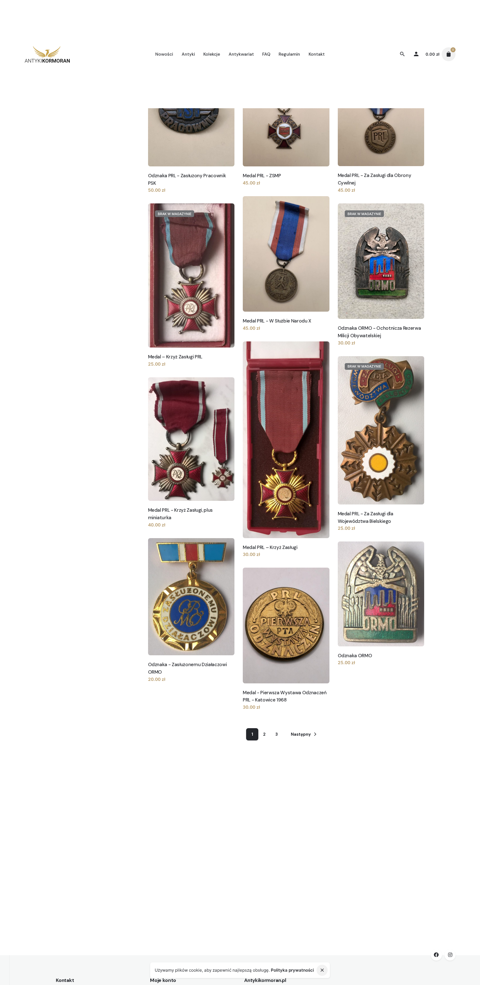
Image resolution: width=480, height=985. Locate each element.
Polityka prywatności (292, 970)
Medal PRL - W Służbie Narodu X (277, 321)
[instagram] (450, 955)
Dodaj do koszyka (166, 196)
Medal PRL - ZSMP (262, 176)
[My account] (416, 54)
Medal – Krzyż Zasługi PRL (175, 357)
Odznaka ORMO (355, 655)
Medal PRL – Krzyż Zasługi (270, 547)
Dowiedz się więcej (358, 348)
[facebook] (436, 955)
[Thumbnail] (47, 54)
